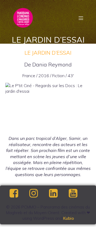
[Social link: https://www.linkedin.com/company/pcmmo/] (58, 193)
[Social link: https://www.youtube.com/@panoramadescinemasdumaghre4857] (77, 193)
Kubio (68, 218)
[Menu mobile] (80, 18)
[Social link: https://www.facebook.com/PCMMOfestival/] (18, 193)
